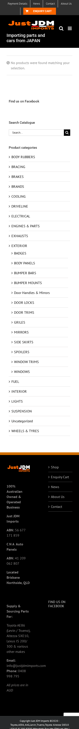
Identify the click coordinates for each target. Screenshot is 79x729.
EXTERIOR (19, 246)
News (55, 487)
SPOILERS (21, 352)
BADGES (20, 253)
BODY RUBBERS (23, 157)
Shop (55, 467)
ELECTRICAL (20, 216)
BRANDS (17, 186)
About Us (58, 496)
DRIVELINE (19, 206)
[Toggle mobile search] (61, 28)
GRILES (19, 322)
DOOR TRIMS (24, 312)
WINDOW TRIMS (26, 362)
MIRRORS (21, 332)
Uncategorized (22, 421)
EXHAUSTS (19, 236)
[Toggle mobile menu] (70, 28)
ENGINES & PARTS (25, 226)
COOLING (18, 196)
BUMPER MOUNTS (28, 283)
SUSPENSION (21, 411)
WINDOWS (22, 371)
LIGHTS (17, 401)
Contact (56, 506)
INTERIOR (19, 391)
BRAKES (17, 176)
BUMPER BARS (25, 273)
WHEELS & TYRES (25, 431)
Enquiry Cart (60, 477)
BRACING (18, 167)
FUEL (15, 381)
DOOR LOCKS (24, 302)
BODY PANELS (24, 263)
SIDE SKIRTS (23, 342)
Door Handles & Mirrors (32, 292)
